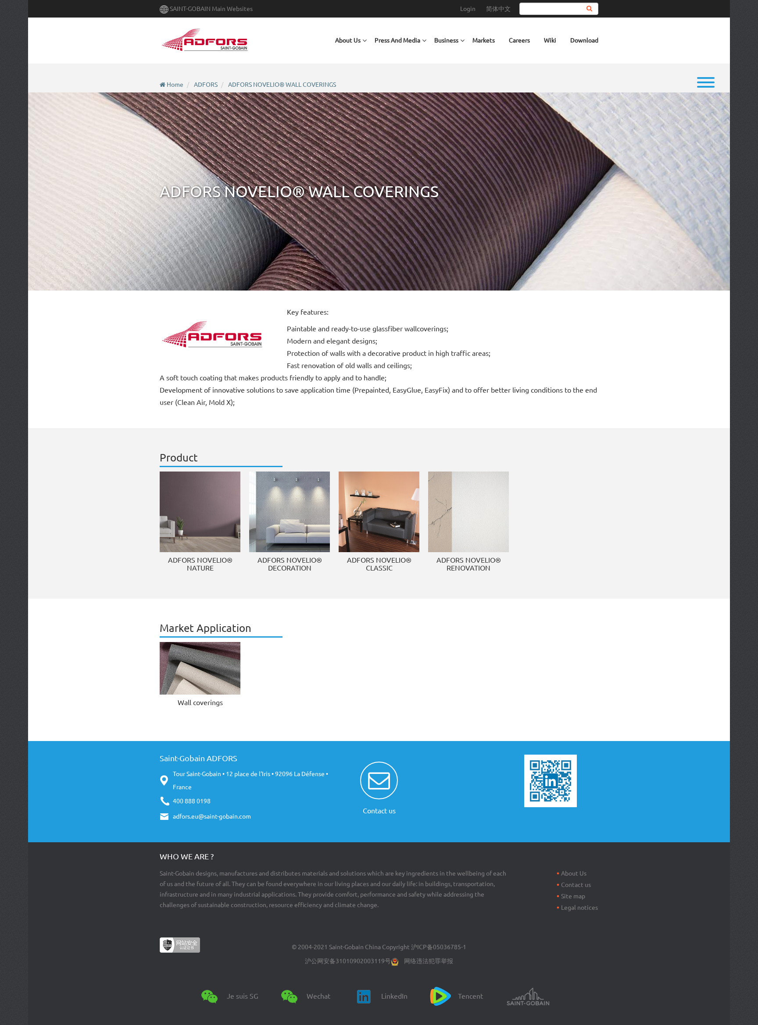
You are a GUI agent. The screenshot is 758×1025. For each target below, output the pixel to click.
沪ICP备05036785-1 (438, 947)
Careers (519, 40)
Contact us (379, 811)
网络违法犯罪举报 (428, 961)
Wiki (550, 40)
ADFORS (206, 84)
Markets (483, 40)
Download (584, 40)
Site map (573, 896)
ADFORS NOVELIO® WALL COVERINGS (282, 84)
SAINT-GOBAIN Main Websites (211, 8)
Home (175, 84)
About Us (573, 873)
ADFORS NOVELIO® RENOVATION (468, 564)
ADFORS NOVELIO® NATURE (200, 564)
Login (468, 8)
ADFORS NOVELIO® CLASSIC (379, 564)
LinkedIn (394, 996)
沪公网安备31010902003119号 (348, 961)
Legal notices (579, 907)
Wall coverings (200, 702)
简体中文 (498, 8)
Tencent (470, 996)
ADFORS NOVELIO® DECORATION (289, 564)
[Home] (205, 41)
